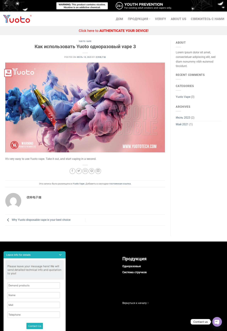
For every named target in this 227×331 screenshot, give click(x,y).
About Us (178, 19)
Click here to (113, 31)
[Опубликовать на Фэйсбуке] (72, 171)
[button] (35, 254)
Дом (119, 19)
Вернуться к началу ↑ (135, 303)
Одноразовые (131, 266)
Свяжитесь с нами (207, 19)
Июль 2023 (183, 117)
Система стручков (134, 272)
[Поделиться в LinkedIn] (98, 171)
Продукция (138, 19)
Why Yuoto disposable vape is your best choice (40, 219)
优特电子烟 (101, 57)
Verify (160, 19)
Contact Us (34, 325)
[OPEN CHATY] (217, 322)
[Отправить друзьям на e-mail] (85, 171)
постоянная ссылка (120, 183)
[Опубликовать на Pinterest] (92, 171)
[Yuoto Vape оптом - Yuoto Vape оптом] (18, 19)
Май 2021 (182, 124)
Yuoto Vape (85, 41)
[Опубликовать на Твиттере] (79, 171)
